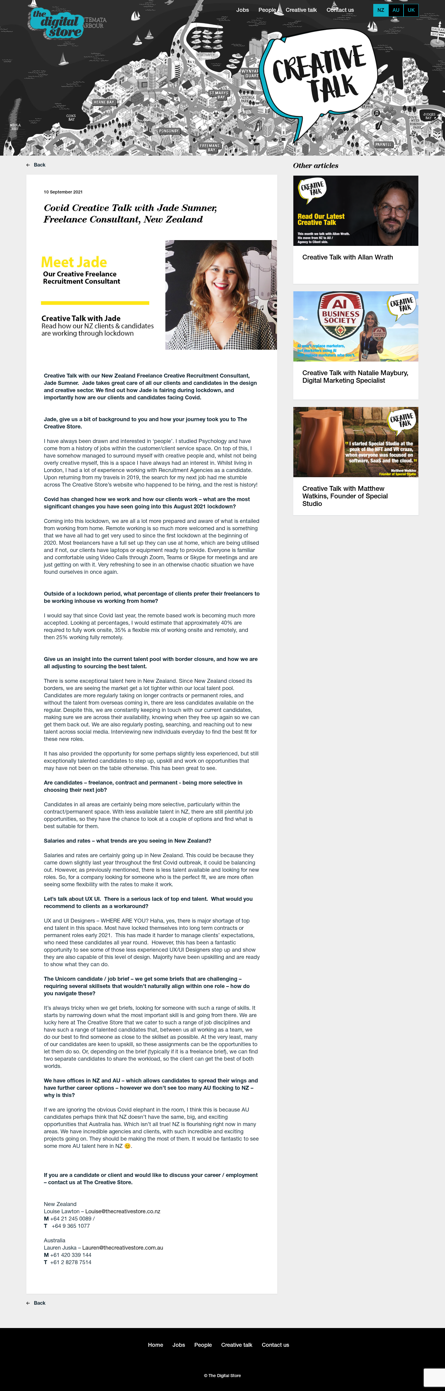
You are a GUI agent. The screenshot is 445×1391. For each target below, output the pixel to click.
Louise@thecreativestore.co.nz (122, 1211)
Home (155, 1345)
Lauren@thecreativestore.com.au (122, 1247)
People (267, 10)
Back (39, 164)
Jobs (242, 10)
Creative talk (301, 10)
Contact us (340, 10)
